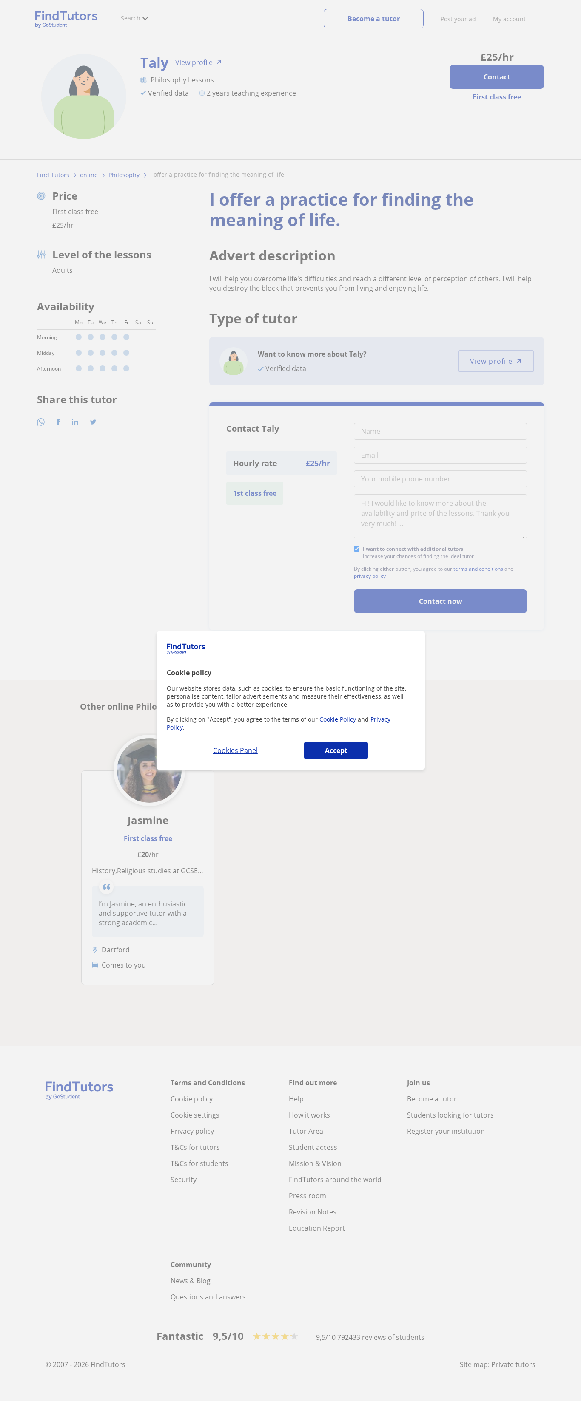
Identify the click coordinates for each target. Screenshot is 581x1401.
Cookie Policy (337, 719)
